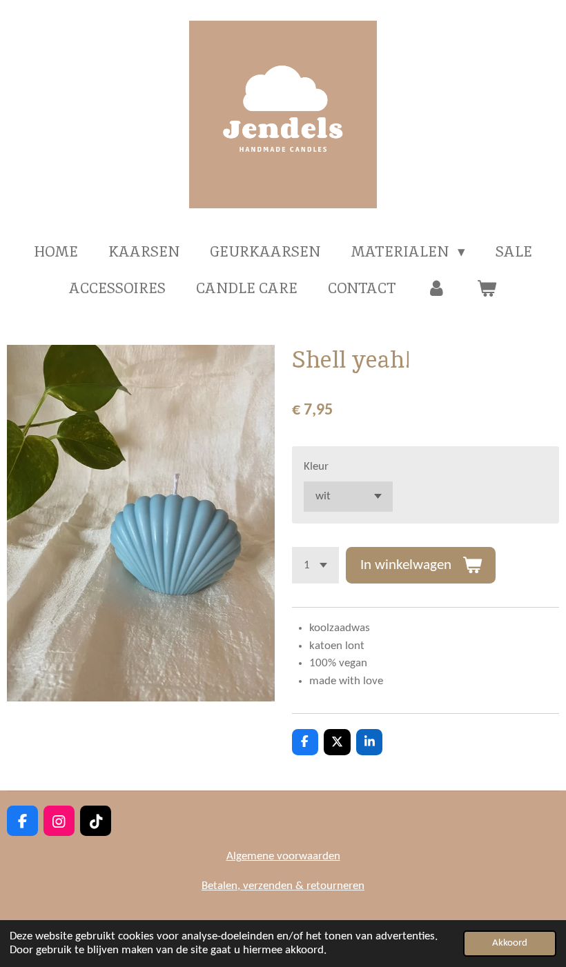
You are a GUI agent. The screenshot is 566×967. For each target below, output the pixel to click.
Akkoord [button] (509, 943)
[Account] (436, 288)
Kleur (316, 466)
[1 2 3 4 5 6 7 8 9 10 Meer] (315, 565)
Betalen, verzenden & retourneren (283, 886)
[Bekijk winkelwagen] (487, 288)
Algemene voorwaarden (283, 856)
